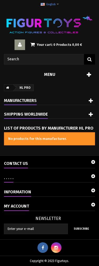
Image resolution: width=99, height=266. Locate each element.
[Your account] (20, 45)
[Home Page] (6, 88)
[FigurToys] (49, 24)
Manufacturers (20, 100)
